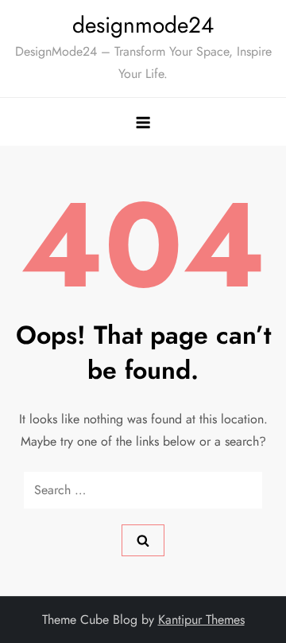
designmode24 (143, 25)
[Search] (143, 540)
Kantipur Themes (201, 619)
